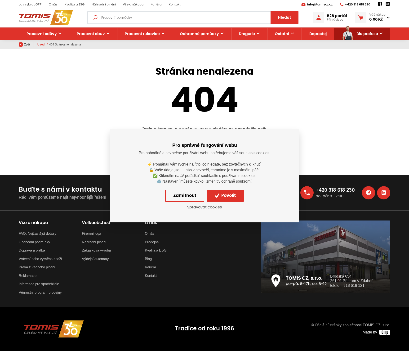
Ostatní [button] (282, 34)
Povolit (228, 196)
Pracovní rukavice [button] (142, 34)
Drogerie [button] (247, 34)
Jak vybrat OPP (30, 4)
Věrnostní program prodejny (40, 292)
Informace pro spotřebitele (39, 284)
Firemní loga (91, 233)
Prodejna (152, 242)
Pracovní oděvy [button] (42, 34)
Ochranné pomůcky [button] (199, 34)
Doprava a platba (32, 250)
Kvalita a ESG (74, 4)
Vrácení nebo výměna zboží (40, 259)
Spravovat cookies (204, 207)
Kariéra (156, 4)
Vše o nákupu (133, 4)
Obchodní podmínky (34, 242)
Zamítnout (184, 196)
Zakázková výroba (96, 250)
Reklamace (27, 276)
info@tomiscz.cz (320, 4)
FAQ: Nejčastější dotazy (37, 233)
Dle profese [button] (367, 34)
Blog (148, 259)
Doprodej (318, 34)
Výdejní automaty (95, 259)
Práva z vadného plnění (37, 267)
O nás (53, 4)
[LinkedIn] (387, 4)
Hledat (284, 17)
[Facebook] (379, 4)
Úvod (41, 44)
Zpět (27, 44)
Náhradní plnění (104, 4)
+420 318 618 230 (357, 4)
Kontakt (175, 4)
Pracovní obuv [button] (91, 34)
